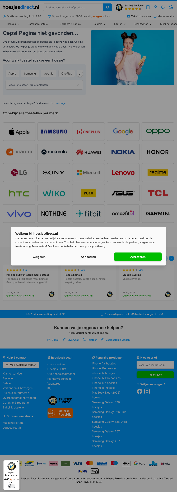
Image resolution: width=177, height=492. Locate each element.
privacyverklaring (95, 246)
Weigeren (39, 257)
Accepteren (138, 257)
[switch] (11, 486)
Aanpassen (88, 257)
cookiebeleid (67, 246)
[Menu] (17, 462)
